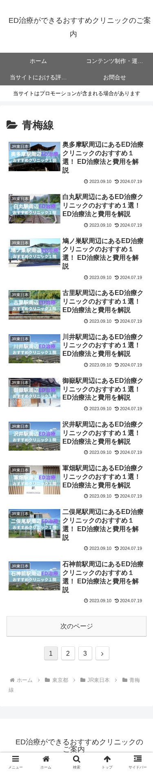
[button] (137, 689)
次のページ (76, 626)
